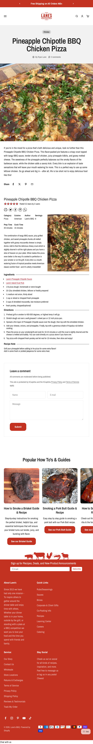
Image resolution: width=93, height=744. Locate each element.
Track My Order (10, 706)
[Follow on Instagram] (11, 718)
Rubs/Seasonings (44, 589)
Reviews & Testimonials (14, 701)
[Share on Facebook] (13, 184)
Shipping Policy (11, 696)
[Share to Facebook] (15, 211)
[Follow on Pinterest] (17, 718)
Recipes (40, 616)
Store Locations (11, 674)
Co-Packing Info (44, 610)
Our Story (8, 659)
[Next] (73, 4)
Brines (40, 600)
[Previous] (19, 4)
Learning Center (44, 621)
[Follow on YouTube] (24, 718)
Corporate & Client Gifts (47, 605)
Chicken (46, 32)
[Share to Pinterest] (20, 211)
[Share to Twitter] (10, 211)
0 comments (56, 56)
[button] (17, 204)
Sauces (40, 594)
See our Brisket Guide (21, 541)
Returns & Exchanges (13, 680)
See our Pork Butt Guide (59, 529)
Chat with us (5, 742)
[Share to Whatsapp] (25, 211)
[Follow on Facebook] (5, 718)
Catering (40, 631)
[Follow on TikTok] (30, 718)
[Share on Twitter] (19, 184)
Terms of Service (72, 381)
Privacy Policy (56, 381)
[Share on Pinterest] (25, 184)
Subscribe (77, 569)
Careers (40, 626)
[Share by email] (32, 184)
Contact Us (9, 664)
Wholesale (8, 669)
